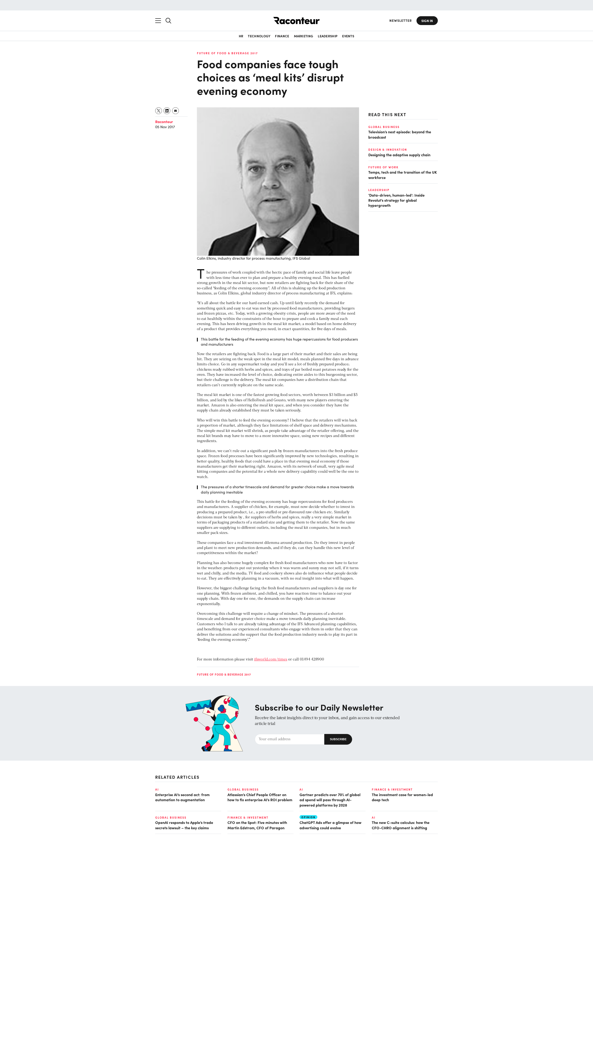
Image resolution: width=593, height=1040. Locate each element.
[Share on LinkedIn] (167, 110)
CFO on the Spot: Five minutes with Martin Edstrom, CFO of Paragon (257, 825)
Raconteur (164, 121)
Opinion (308, 817)
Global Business (384, 127)
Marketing (303, 36)
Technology (259, 36)
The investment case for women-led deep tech (402, 797)
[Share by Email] (175, 110)
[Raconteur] (296, 20)
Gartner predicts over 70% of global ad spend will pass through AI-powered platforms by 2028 (330, 799)
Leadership (328, 36)
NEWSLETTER (400, 20)
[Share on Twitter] (158, 110)
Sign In (427, 20)
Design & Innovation (387, 149)
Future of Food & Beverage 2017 (227, 53)
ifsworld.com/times (270, 659)
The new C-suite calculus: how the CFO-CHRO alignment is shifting (400, 825)
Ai (157, 789)
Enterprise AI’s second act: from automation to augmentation (182, 797)
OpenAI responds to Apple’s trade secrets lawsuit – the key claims (184, 825)
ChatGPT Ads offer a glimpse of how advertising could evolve (330, 825)
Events (348, 36)
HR (241, 36)
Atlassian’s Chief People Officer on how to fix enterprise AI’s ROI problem (259, 797)
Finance (282, 36)
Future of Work (383, 167)
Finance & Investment (392, 789)
